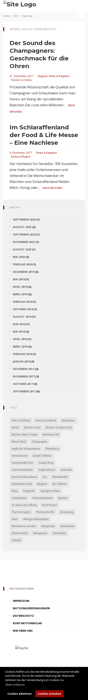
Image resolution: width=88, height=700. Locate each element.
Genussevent (19, 455)
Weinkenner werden (24, 526)
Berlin (15, 427)
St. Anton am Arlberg (24, 505)
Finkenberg (52, 448)
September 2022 (24, 234)
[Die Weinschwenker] (19, 3)
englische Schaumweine (26, 448)
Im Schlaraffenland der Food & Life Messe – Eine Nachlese (44, 135)
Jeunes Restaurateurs (24, 477)
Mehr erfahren (52, 188)
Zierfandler (59, 533)
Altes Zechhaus (21, 420)
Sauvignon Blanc (50, 491)
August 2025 (22, 227)
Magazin (43, 76)
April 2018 (20, 339)
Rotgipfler (29, 491)
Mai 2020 (19, 257)
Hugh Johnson (46, 470)
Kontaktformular (27, 623)
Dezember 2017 (23, 369)
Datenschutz (23, 616)
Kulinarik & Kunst (22, 484)
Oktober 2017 (23, 384)
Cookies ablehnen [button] (19, 693)
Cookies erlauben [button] (49, 693)
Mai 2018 (19, 331)
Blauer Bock (19, 441)
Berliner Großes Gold (59, 427)
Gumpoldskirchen (22, 463)
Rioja (15, 491)
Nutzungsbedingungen (31, 608)
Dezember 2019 (23, 272)
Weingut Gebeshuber (36, 519)
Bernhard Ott (51, 434)
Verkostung (66, 512)
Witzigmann (40, 533)
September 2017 (24, 391)
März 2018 (20, 346)
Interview (66, 470)
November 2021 (24, 242)
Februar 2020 (22, 264)
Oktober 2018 (23, 309)
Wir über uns (23, 631)
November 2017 (24, 376)
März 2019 (20, 294)
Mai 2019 (19, 279)
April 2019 (20, 287)
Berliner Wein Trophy (24, 434)
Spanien (63, 498)
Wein (15, 519)
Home (6, 16)
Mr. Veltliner (60, 484)
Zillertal (16, 540)
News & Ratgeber (59, 76)
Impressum (21, 601)
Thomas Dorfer (45, 512)
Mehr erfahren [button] (15, 685)
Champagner (39, 441)
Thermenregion (21, 512)
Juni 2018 (19, 324)
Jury (45, 477)
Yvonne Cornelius (21, 80)
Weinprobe (48, 526)
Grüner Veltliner (42, 455)
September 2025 (24, 219)
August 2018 (22, 317)
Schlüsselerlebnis (42, 498)
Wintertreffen (20, 533)
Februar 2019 (22, 302)
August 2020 (22, 249)
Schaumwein (19, 498)
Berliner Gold (32, 427)
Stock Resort (49, 505)
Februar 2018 (22, 354)
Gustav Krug (46, 463)
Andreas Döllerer (45, 420)
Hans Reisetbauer (22, 470)
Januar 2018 (21, 361)
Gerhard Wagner (21, 156)
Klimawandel (60, 477)
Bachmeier (68, 420)
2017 (16, 16)
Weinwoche (67, 526)
